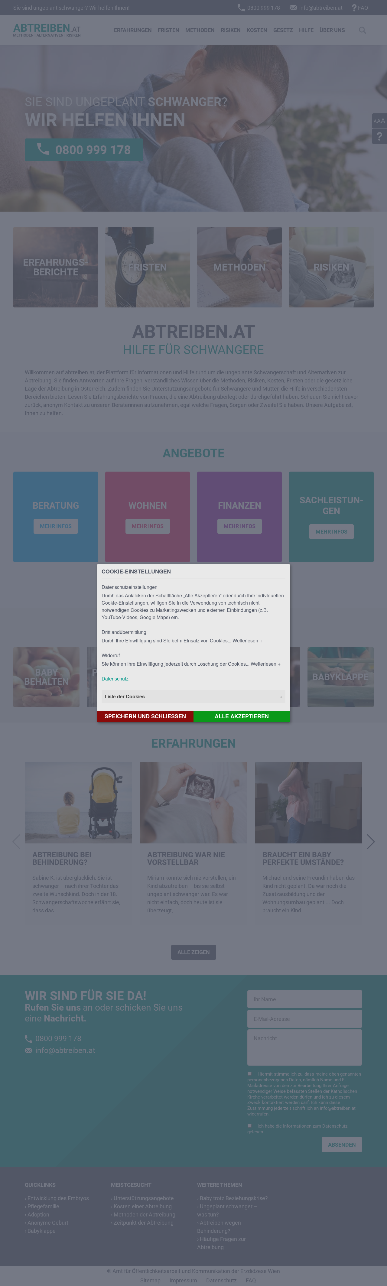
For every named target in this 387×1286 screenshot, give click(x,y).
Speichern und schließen (145, 716)
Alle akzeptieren (242, 716)
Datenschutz (115, 678)
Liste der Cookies (125, 696)
